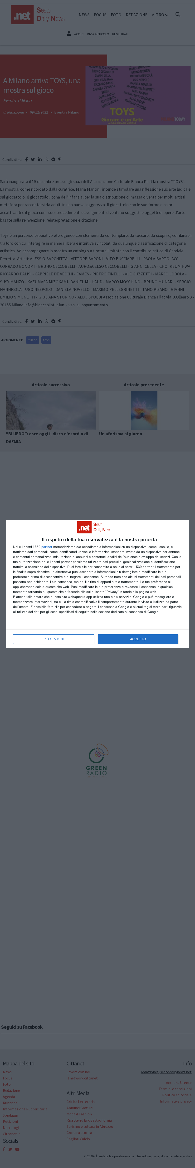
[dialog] (97, 584)
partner (46, 546)
